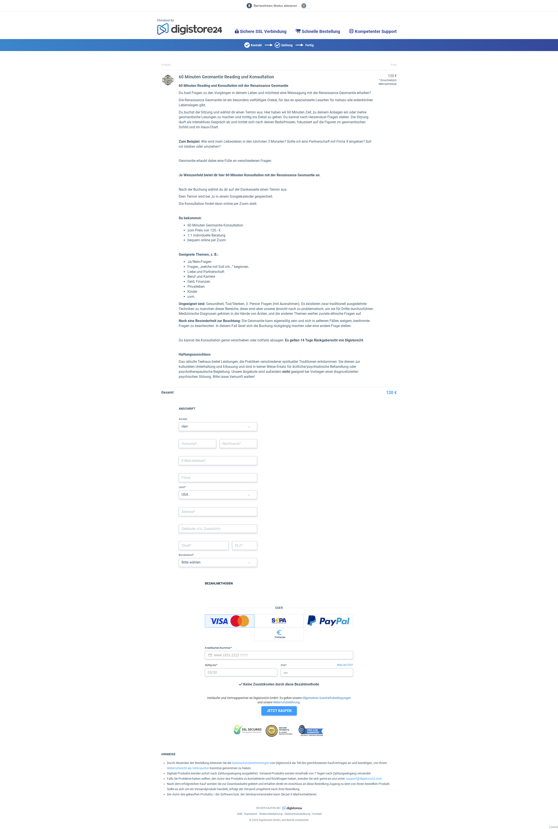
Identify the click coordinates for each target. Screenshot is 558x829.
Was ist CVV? (345, 664)
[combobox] (218, 511)
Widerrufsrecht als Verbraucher (188, 768)
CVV (283, 665)
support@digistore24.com (364, 778)
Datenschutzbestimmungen (250, 763)
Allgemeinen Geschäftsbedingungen (326, 698)
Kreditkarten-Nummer (218, 647)
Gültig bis (211, 665)
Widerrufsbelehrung (286, 702)
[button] (248, 426)
